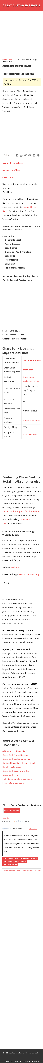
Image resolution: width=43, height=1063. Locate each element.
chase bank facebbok (10, 859)
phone (26, 420)
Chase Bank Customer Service (16, 758)
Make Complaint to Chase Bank (17, 778)
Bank (11, 59)
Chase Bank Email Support (30, 871)
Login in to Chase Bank (13, 782)
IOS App (22, 574)
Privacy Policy (36, 1061)
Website (15, 567)
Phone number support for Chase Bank (21, 511)
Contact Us (17, 1061)
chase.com (7, 177)
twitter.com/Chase (32, 360)
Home (4, 59)
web (38, 420)
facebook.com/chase (12, 163)
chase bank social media (28, 859)
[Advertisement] (21, 36)
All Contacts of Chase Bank (14, 751)
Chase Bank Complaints (11, 871)
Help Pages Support (11, 766)
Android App (33, 574)
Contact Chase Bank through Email (18, 763)
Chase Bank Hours (11, 774)
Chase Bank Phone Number (15, 755)
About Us (9, 1061)
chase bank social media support (15, 861)
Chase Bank (6, 818)
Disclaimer (26, 1061)
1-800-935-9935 (30, 434)
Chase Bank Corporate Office (15, 771)
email (32, 420)
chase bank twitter (10, 864)
